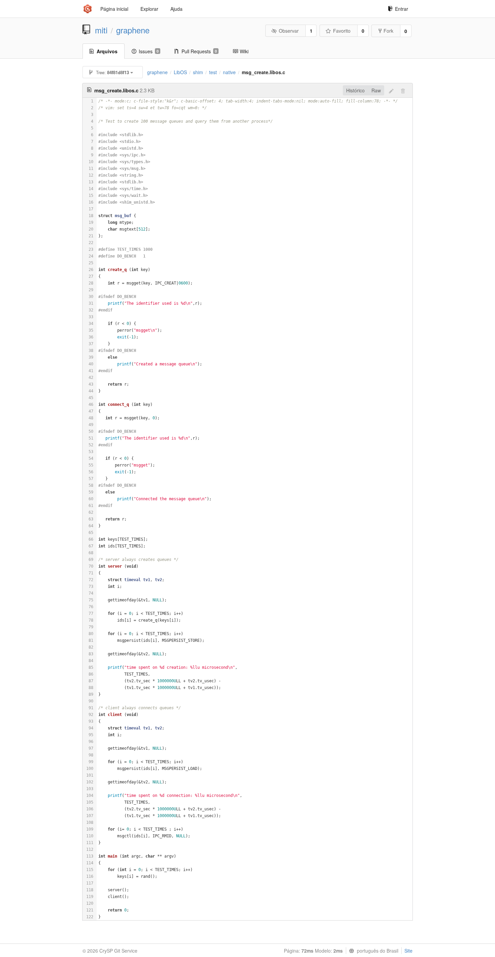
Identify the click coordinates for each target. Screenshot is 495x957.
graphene (133, 30)
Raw (376, 90)
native (229, 72)
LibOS (180, 72)
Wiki (244, 51)
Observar (289, 30)
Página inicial (114, 8)
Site (408, 950)
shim (198, 72)
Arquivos (107, 51)
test (213, 72)
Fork (388, 30)
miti (101, 30)
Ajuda (176, 8)
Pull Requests (199, 51)
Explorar (149, 8)
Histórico (355, 90)
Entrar (401, 8)
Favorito (342, 30)
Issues (149, 51)
